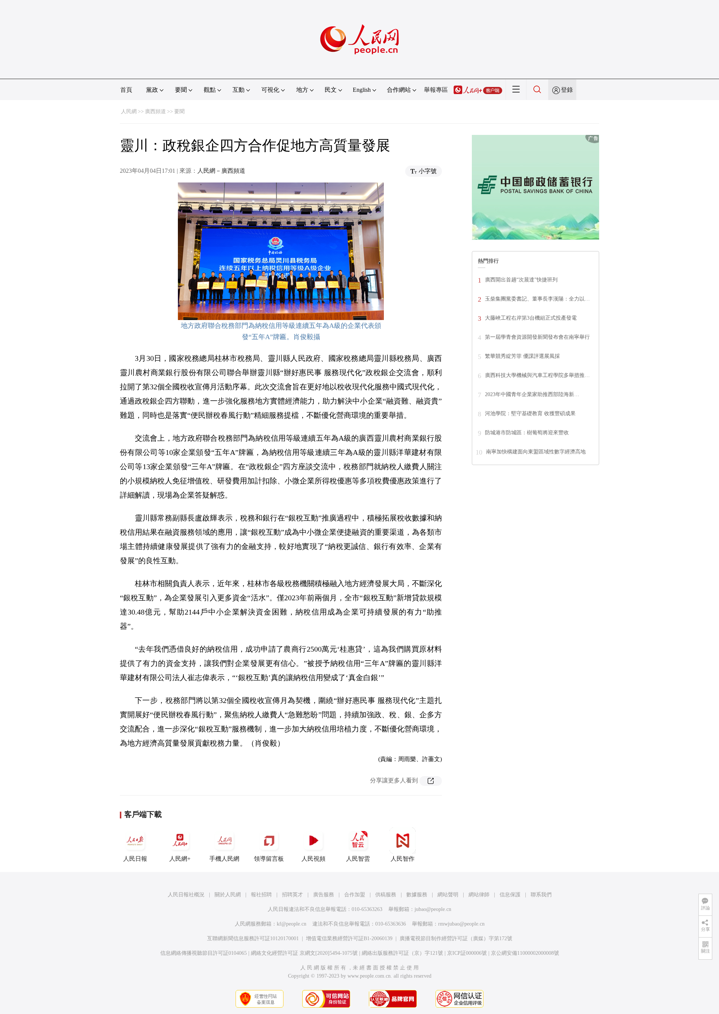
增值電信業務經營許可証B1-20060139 (349, 938)
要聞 (179, 111)
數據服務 (416, 894)
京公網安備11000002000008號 (525, 953)
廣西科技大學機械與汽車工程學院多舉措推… (537, 375)
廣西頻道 (155, 111)
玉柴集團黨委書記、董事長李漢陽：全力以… (537, 299)
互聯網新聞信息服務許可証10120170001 (253, 938)
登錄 (567, 90)
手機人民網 (224, 858)
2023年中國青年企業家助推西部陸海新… (532, 394)
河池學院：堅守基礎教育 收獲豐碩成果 (530, 413)
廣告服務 (323, 894)
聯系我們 (541, 894)
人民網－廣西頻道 (221, 171)
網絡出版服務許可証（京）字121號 (402, 953)
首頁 (126, 90)
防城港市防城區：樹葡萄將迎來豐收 (527, 432)
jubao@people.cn (433, 909)
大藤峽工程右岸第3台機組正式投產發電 (531, 318)
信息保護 (510, 894)
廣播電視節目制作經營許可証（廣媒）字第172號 (456, 938)
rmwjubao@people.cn (461, 924)
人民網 (129, 111)
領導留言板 (269, 858)
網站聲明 (447, 894)
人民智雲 (358, 858)
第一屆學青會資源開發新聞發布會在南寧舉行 (537, 337)
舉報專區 (436, 90)
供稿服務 (385, 894)
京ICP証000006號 (467, 953)
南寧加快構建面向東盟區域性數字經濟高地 (536, 452)
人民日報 (135, 858)
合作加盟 (354, 894)
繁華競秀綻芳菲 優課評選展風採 (522, 356)
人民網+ (180, 858)
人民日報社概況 (186, 894)
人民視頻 (313, 858)
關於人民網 (228, 894)
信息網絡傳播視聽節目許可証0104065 (203, 953)
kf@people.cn (291, 924)
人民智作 (403, 858)
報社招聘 (261, 894)
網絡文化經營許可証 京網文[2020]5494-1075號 (304, 953)
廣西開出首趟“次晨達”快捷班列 (521, 280)
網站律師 (478, 894)
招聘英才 (292, 894)
